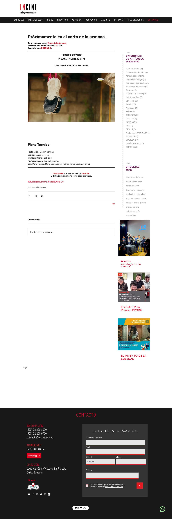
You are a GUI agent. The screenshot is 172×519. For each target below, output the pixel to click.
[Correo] (45, 494)
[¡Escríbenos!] (162, 509)
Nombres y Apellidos (94, 437)
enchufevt (141, 190)
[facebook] (33, 494)
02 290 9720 (40, 433)
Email (88, 447)
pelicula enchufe (133, 211)
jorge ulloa (141, 194)
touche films (131, 215)
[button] (18, 20)
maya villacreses (133, 198)
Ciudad (89, 457)
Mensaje (89, 470)
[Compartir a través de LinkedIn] (42, 196)
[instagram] (37, 494)
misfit (143, 198)
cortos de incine (132, 185)
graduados (130, 194)
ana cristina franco (134, 181)
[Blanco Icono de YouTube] (29, 494)
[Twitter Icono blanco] (41, 494)
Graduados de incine (134, 177)
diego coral (130, 190)
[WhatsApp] (49, 494)
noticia (143, 202)
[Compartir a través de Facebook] (29, 196)
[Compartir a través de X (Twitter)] (35, 196)
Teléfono (119, 457)
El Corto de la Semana (37, 187)
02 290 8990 (40, 429)
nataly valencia (132, 202)
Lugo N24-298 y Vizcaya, (40, 468)
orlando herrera (132, 207)
